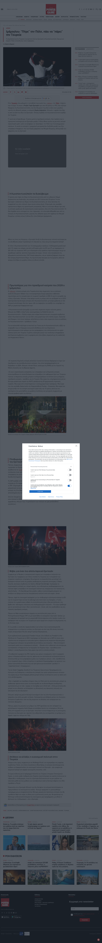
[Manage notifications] (98, 940)
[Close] (76, 446)
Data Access (51, 496)
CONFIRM (40, 491)
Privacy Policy (59, 496)
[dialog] (51, 471)
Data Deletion (42, 496)
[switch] (69, 470)
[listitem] (51, 466)
